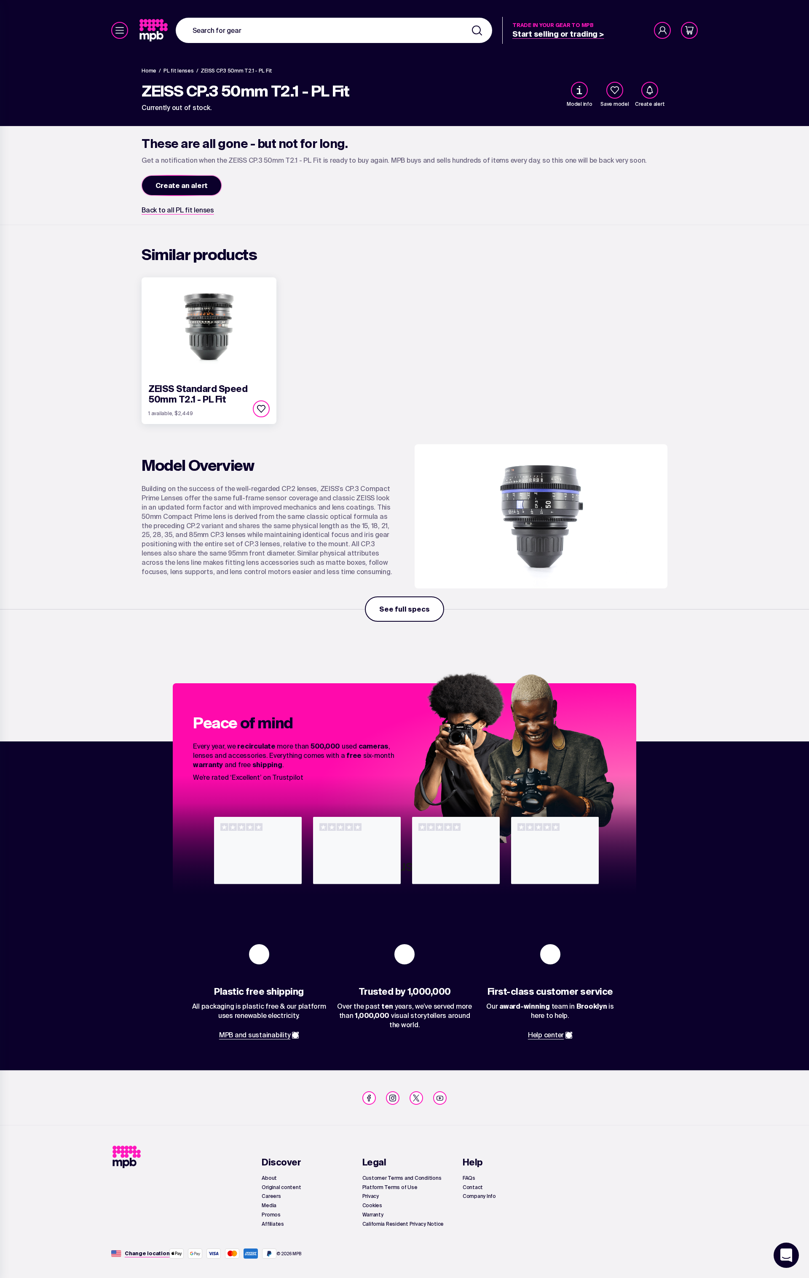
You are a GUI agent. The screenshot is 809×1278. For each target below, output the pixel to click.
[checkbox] (614, 90)
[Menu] (119, 30)
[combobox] (334, 30)
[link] (154, 30)
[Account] (662, 30)
